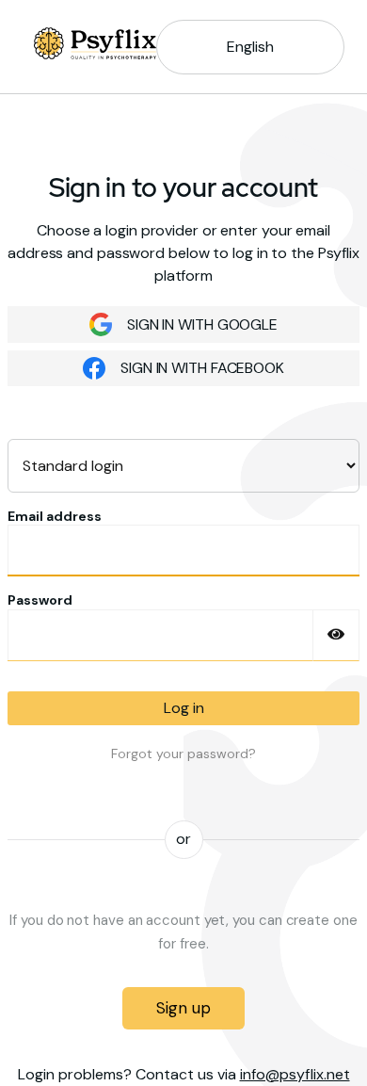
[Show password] (335, 635)
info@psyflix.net (295, 1074)
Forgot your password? (183, 753)
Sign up (183, 1007)
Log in (184, 708)
